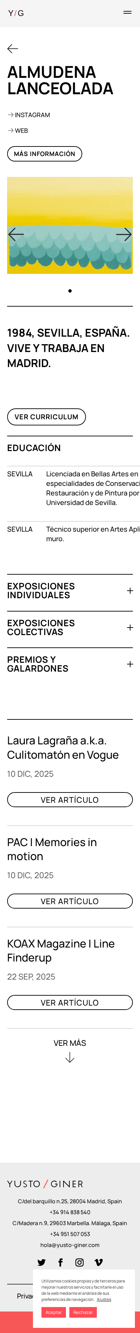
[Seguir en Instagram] (79, 1262)
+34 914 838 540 (70, 1212)
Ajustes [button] (104, 1299)
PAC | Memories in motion (52, 849)
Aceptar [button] (54, 1312)
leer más (70, 804)
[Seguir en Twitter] (41, 1262)
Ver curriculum (46, 416)
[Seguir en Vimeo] (98, 1262)
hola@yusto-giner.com (70, 1245)
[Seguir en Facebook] (60, 1262)
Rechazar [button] (83, 1312)
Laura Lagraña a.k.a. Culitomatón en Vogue (63, 747)
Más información (44, 154)
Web (21, 130)
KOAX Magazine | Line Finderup (61, 950)
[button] (124, 234)
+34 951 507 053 (70, 1234)
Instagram (32, 115)
